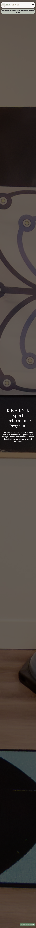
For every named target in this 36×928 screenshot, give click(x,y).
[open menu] (33, 5)
